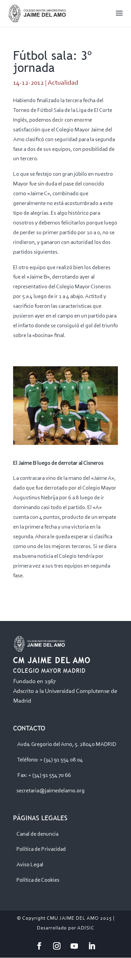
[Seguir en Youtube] (74, 946)
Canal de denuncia (37, 834)
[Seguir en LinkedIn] (91, 946)
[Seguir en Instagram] (56, 946)
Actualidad (63, 83)
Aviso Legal (29, 865)
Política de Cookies (37, 880)
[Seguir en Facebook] (39, 946)
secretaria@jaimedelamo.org (50, 791)
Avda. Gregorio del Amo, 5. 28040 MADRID (66, 744)
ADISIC (85, 928)
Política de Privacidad (41, 849)
